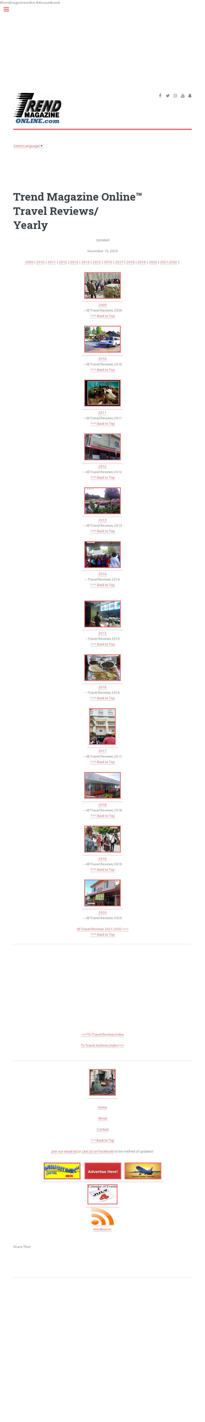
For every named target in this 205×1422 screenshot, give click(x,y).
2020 (153, 262)
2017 (119, 262)
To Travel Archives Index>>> (102, 1045)
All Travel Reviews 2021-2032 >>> (102, 929)
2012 (63, 262)
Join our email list (64, 1151)
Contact (102, 1129)
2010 (40, 262)
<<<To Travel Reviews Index (102, 1034)
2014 (86, 262)
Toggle (9, 9)
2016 (108, 262)
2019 (142, 262)
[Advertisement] (102, 41)
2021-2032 (168, 262)
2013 (74, 262)
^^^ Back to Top (102, 316)
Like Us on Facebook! (98, 1151)
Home (102, 1107)
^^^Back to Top (102, 1140)
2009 (29, 262)
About (102, 1118)
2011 (52, 262)
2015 (97, 262)
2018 (130, 262)
